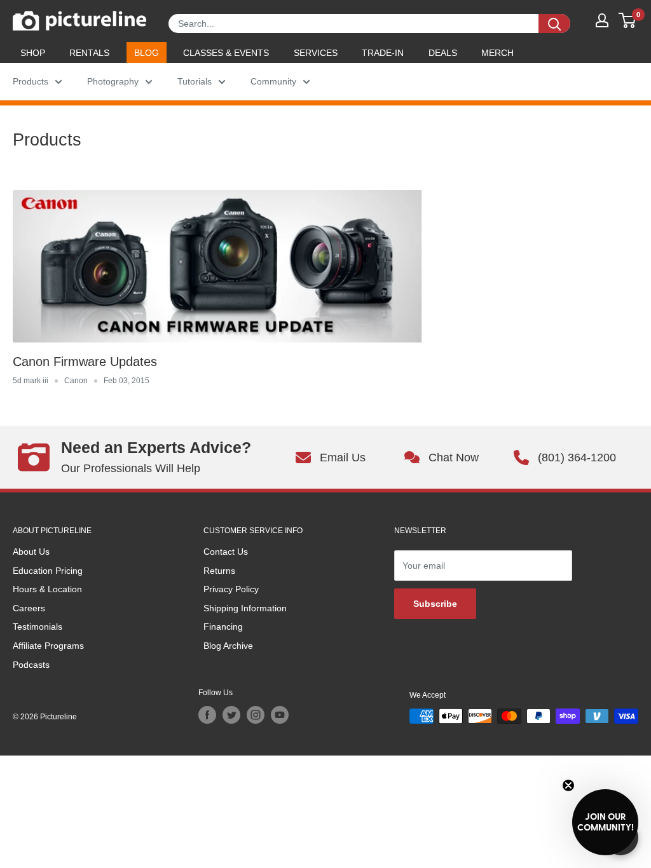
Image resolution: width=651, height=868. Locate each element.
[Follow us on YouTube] (280, 715)
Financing (223, 626)
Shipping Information (245, 608)
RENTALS (89, 53)
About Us (31, 551)
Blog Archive (228, 646)
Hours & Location (47, 589)
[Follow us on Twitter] (231, 715)
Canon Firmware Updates (85, 362)
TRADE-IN (383, 53)
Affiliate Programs (48, 646)
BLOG (146, 53)
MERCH (497, 53)
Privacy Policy (231, 589)
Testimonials (37, 626)
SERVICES (316, 53)
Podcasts (31, 665)
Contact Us (225, 551)
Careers (29, 608)
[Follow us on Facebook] (207, 715)
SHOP (32, 53)
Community (273, 81)
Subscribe (435, 604)
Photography (113, 81)
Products (30, 81)
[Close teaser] (568, 785)
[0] (628, 20)
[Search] (554, 23)
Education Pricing (48, 571)
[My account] (602, 20)
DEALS (442, 53)
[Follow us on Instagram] (255, 715)
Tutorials (194, 81)
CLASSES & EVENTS (226, 53)
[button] (605, 822)
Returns (219, 571)
